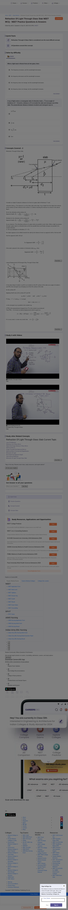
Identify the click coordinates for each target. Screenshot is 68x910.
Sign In (56, 905)
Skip (47, 905)
